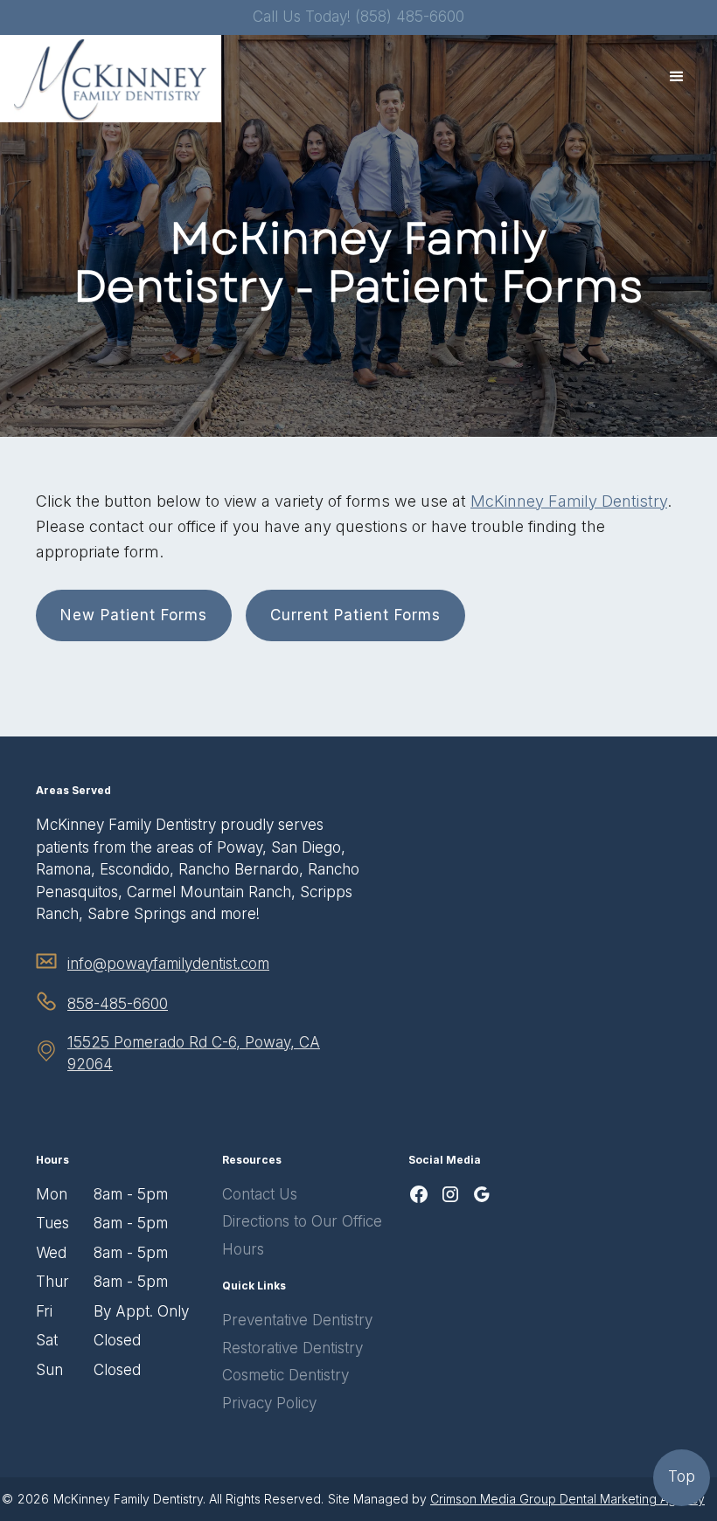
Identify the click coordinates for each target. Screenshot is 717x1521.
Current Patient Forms (355, 615)
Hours (243, 1249)
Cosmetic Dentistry (285, 1375)
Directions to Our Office (302, 1221)
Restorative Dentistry (292, 1348)
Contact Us (259, 1194)
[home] (110, 78)
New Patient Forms (133, 615)
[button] (677, 77)
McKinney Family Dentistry (568, 501)
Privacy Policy (269, 1403)
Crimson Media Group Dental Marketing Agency (567, 1498)
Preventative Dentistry (297, 1320)
